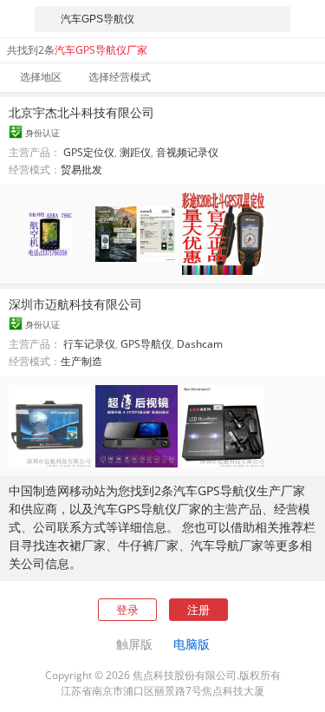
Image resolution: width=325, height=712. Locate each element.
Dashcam (200, 343)
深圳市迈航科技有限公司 (75, 304)
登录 (127, 609)
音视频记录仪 (187, 152)
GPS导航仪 (146, 343)
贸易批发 (81, 169)
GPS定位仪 (88, 152)
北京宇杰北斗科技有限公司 (81, 112)
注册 (198, 609)
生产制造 (81, 361)
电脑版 (191, 644)
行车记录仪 (89, 343)
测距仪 (135, 152)
